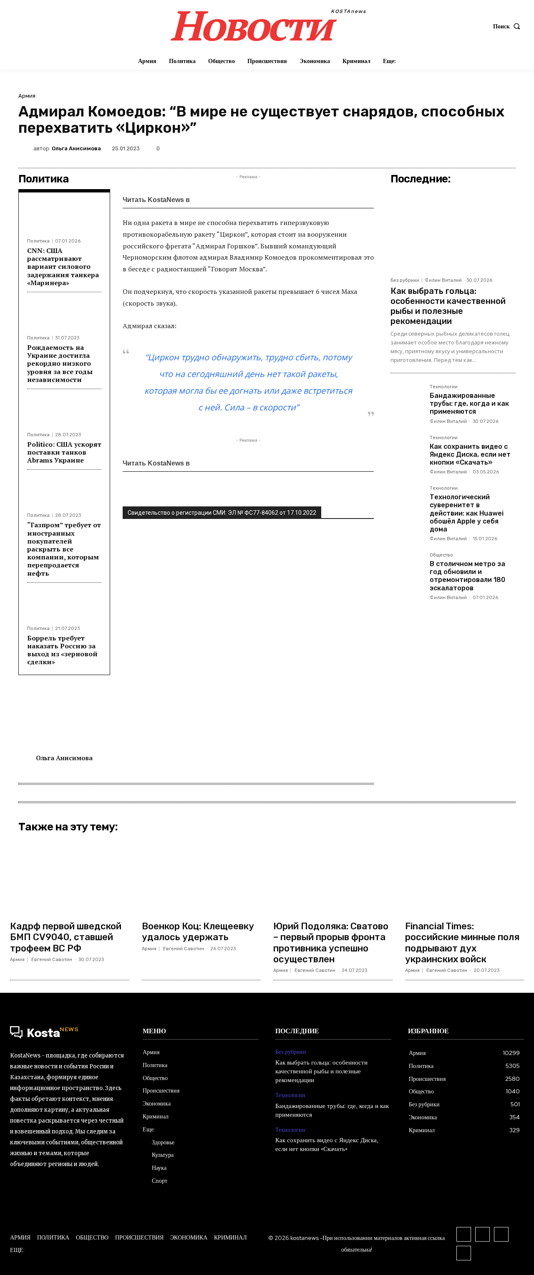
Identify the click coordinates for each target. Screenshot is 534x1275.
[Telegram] (468, 148)
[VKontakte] (482, 1234)
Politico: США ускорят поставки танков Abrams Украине (64, 452)
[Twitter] (410, 148)
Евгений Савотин (51, 959)
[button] (508, 26)
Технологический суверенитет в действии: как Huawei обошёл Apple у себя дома (467, 513)
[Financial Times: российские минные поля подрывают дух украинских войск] (464, 876)
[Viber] (487, 148)
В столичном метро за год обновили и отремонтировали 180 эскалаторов (467, 576)
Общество (441, 555)
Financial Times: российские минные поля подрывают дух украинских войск (462, 943)
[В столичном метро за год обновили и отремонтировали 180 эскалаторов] (406, 569)
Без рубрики (404, 280)
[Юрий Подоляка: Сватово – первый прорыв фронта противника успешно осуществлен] (333, 876)
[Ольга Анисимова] (25, 148)
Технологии (444, 387)
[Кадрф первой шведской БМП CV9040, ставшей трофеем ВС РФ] (69, 876)
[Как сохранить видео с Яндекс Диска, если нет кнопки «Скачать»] (406, 451)
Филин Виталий (443, 280)
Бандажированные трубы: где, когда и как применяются (469, 403)
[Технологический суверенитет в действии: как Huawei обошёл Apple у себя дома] (406, 502)
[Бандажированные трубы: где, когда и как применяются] (406, 401)
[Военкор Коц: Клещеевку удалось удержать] (201, 876)
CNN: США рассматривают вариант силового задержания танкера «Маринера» (63, 266)
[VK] (429, 148)
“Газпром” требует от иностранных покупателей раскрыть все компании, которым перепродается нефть (64, 548)
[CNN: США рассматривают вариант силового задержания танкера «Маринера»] (64, 219)
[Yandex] (463, 1253)
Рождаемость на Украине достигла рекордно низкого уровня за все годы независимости (60, 363)
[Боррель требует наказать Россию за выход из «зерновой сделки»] (64, 606)
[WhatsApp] (449, 148)
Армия (26, 96)
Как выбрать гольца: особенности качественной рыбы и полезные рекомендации (448, 306)
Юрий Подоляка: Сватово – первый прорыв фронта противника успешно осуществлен (330, 943)
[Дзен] (253, 199)
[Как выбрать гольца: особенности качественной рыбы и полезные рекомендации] (453, 230)
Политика (38, 241)
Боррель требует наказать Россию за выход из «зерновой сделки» (62, 650)
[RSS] (463, 1234)
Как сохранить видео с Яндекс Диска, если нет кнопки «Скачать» (470, 454)
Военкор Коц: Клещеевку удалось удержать (198, 932)
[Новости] (217, 199)
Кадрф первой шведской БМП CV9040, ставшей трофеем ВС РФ (65, 937)
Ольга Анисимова (76, 148)
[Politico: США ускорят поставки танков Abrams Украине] (64, 413)
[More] (507, 148)
